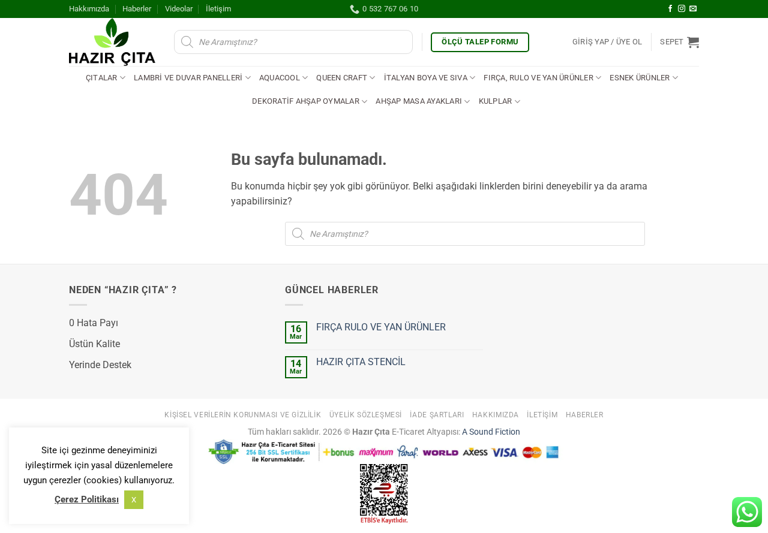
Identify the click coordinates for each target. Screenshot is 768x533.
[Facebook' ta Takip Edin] (670, 9)
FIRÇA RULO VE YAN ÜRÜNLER (381, 327)
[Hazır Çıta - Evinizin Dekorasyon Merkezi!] (112, 42)
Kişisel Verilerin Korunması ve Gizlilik (242, 415)
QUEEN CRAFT (341, 77)
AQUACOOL (279, 77)
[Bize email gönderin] (693, 9)
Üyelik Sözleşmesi (365, 415)
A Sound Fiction (490, 432)
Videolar (179, 8)
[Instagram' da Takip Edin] (681, 9)
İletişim (218, 8)
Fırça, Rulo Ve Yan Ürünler (538, 77)
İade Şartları (437, 415)
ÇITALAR (102, 77)
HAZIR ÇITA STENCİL (361, 362)
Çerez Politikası (87, 499)
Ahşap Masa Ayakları (419, 101)
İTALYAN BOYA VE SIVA (425, 77)
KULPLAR (495, 101)
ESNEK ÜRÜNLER (640, 77)
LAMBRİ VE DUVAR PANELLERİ (188, 77)
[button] (607, 42)
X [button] (133, 499)
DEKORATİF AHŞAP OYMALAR (305, 101)
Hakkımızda (89, 8)
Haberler (136, 8)
